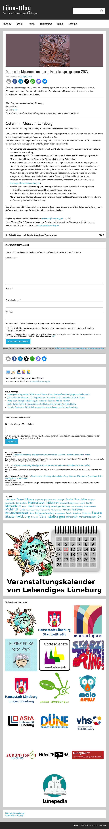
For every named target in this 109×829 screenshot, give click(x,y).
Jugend (82, 503)
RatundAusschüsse (16, 512)
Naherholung (30, 510)
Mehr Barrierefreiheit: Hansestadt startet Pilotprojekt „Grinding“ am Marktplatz (41, 404)
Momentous (101, 825)
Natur (37, 510)
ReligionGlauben (60, 513)
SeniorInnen (77, 513)
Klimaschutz (13, 505)
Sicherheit (86, 513)
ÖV (99, 516)
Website (9, 312)
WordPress (86, 825)
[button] (8, 81)
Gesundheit (21, 503)
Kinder (36, 235)
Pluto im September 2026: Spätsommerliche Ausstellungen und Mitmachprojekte (42, 407)
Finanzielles (80, 499)
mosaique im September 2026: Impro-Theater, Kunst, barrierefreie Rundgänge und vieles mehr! (48, 394)
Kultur (60, 24)
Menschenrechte (90, 506)
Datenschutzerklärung (14, 813)
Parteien (66, 509)
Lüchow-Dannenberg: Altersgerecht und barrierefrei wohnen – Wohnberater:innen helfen (51, 454)
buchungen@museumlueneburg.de (25, 183)
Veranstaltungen (51, 235)
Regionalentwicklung (44, 513)
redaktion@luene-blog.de (52, 218)
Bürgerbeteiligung (41, 499)
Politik (32, 24)
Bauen (20, 499)
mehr (15, 109)
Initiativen (52, 502)
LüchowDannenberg (77, 506)
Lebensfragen (56, 506)
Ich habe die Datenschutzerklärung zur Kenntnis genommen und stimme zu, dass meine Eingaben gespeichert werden (51, 329)
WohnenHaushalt (87, 516)
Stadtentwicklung (17, 516)
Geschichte (10, 503)
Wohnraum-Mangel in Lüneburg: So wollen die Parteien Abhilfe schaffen (38, 400)
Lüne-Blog (17, 8)
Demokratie (52, 499)
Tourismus (34, 517)
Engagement (46, 24)
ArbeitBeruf (10, 499)
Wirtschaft (71, 516)
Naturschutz (45, 510)
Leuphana (66, 506)
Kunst (41, 235)
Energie (61, 499)
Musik (22, 510)
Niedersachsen (56, 510)
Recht (32, 513)
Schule (69, 513)
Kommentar (12, 258)
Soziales (97, 512)
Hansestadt (36, 502)
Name (9, 288)
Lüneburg (7, 24)
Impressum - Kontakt (14, 815)
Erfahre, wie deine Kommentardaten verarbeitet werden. (79, 348)
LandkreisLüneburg (39, 506)
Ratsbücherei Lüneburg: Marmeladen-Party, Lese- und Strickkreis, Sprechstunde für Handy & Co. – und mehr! (54, 477)
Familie (30, 235)
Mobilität (11, 509)
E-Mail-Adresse (13, 300)
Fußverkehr (91, 499)
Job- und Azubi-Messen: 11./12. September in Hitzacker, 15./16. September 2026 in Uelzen (46, 397)
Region (20, 24)
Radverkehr (77, 509)
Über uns (73, 24)
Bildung (29, 499)
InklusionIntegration (69, 503)
